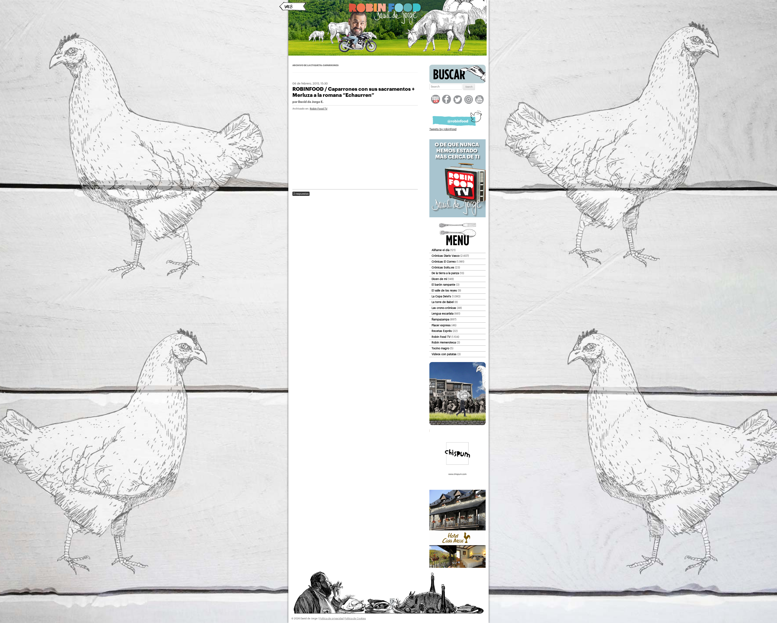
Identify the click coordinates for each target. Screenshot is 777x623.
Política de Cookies (355, 618)
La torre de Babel (443, 302)
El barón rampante (443, 284)
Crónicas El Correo (444, 261)
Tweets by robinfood (442, 129)
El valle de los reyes (444, 290)
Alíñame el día (440, 250)
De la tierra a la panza (445, 273)
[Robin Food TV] (457, 216)
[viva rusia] (457, 424)
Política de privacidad (331, 618)
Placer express (441, 325)
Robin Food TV (318, 109)
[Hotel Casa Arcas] (457, 567)
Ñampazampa (440, 319)
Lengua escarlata (442, 313)
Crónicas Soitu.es (443, 267)
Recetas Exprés (442, 331)
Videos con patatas (444, 354)
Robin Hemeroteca (444, 342)
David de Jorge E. (310, 101)
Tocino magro (440, 348)
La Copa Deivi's (441, 296)
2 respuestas (301, 193)
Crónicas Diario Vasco (446, 255)
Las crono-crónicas (444, 308)
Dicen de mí (439, 279)
